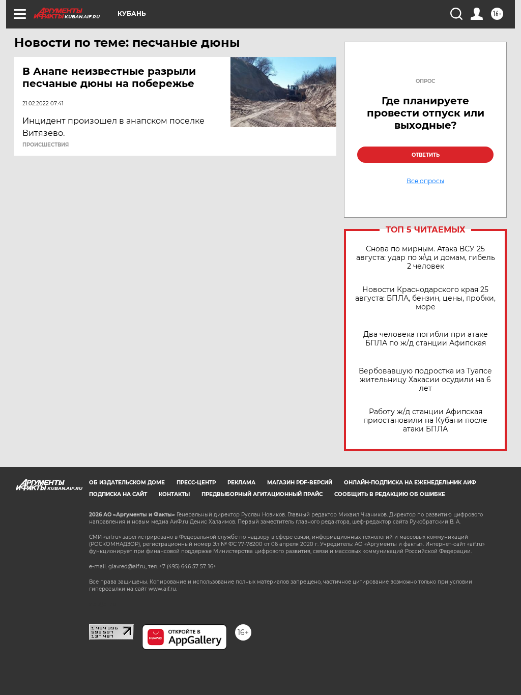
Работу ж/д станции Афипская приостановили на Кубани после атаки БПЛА (425, 420)
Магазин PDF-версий (299, 482)
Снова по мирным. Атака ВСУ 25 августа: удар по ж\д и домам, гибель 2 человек (425, 258)
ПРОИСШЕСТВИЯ (45, 145)
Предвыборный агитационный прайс (262, 494)
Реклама (241, 482)
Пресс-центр (196, 482)
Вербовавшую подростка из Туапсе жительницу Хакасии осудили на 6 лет (425, 380)
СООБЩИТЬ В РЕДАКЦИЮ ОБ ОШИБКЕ (389, 494)
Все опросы (425, 181)
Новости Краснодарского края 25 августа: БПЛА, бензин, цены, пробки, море (425, 298)
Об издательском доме (127, 482)
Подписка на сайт (118, 494)
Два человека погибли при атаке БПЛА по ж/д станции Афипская (425, 338)
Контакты (174, 494)
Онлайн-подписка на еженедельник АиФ (410, 482)
